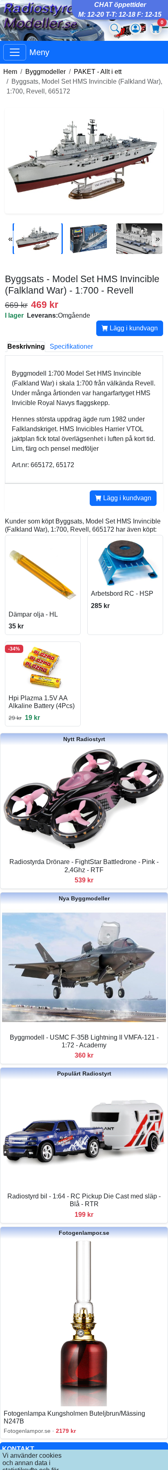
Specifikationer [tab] (71, 346)
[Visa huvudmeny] (14, 52)
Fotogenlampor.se (84, 1232)
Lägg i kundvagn (133, 328)
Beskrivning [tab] (26, 346)
